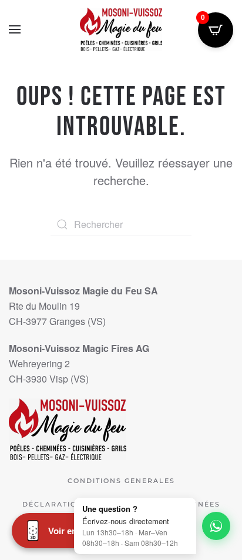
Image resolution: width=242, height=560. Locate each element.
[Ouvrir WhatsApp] (216, 526)
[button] (15, 29)
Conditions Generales (121, 481)
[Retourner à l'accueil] (121, 29)
